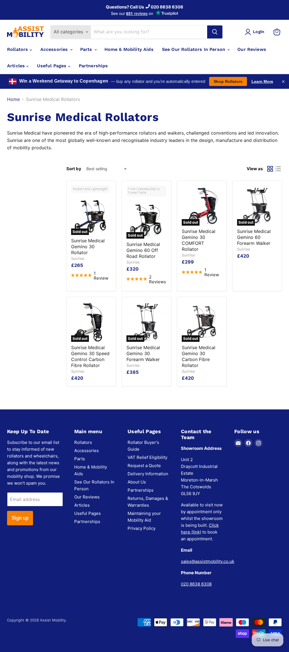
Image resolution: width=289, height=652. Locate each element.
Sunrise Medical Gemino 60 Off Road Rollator (143, 250)
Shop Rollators (228, 81)
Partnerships (93, 65)
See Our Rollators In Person (194, 49)
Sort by (73, 168)
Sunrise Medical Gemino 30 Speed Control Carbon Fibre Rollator (90, 356)
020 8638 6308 (196, 584)
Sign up (20, 518)
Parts (87, 49)
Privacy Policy (142, 528)
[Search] (214, 31)
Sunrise (77, 258)
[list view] (278, 169)
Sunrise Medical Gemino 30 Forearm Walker (143, 353)
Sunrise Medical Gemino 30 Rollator (88, 246)
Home (13, 99)
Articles (16, 65)
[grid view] (270, 169)
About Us (137, 482)
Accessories (54, 49)
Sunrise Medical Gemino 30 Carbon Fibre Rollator (198, 356)
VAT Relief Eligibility (147, 457)
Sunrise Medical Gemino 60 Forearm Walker (254, 237)
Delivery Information (148, 473)
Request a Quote (144, 465)
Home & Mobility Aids (129, 49)
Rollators (18, 49)
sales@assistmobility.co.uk (207, 561)
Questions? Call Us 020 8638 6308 (144, 7)
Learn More (262, 81)
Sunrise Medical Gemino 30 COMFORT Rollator (198, 240)
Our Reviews (251, 49)
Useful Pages (52, 65)
